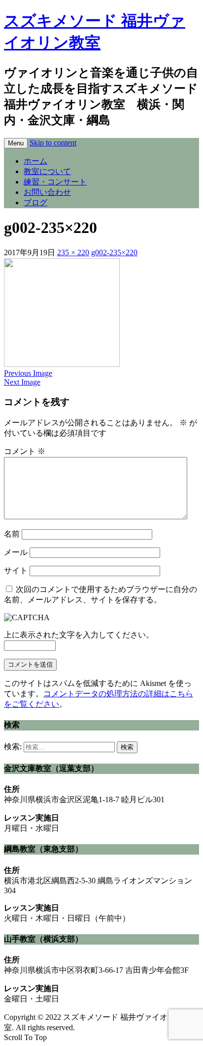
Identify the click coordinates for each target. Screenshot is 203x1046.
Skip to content (53, 142)
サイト (16, 570)
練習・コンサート (55, 182)
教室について (47, 171)
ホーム (35, 161)
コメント (24, 451)
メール (16, 552)
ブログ (35, 202)
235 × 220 (73, 252)
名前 (12, 534)
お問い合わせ (47, 192)
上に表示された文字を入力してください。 (79, 635)
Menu (16, 143)
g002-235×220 (114, 252)
